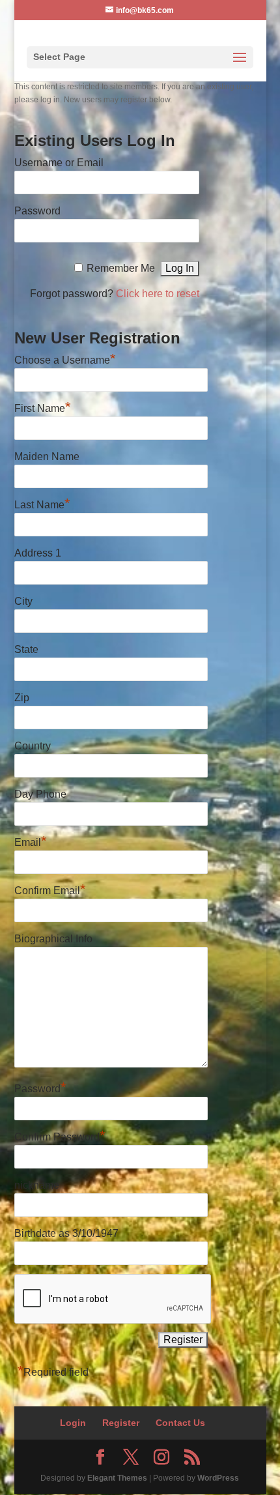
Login (73, 1422)
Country (32, 745)
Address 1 (37, 553)
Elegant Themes (117, 1478)
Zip (21, 697)
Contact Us (180, 1422)
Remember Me (121, 268)
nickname (36, 1185)
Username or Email (59, 162)
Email (30, 841)
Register (120, 1422)
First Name (42, 406)
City (23, 601)
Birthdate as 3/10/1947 (66, 1233)
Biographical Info (53, 938)
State (26, 649)
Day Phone (40, 794)
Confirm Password (59, 1135)
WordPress (218, 1478)
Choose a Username (65, 358)
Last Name (42, 503)
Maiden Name (46, 456)
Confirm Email (50, 889)
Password (37, 210)
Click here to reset (157, 293)
